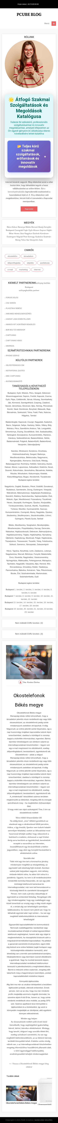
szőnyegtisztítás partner (29, 290)
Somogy (31, 237)
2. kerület (27, 589)
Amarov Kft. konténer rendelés (20, 324)
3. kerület (36, 589)
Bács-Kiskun (12, 227)
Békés (28, 227)
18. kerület (34, 606)
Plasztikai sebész (14, 308)
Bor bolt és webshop (15, 330)
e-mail (10, 269)
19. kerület (18, 609)
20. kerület (28, 609)
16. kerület (48, 602)
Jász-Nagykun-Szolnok (30, 233)
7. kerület (17, 596)
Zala (41, 240)
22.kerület (48, 609)
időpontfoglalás (14, 263)
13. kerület (17, 602)
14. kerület (28, 602)
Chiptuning (11, 335)
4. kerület (46, 589)
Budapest (10, 230)
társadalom (28, 256)
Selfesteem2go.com (15, 365)
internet (37, 269)
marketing (23, 269)
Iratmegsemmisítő (14, 381)
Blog (33, 195)
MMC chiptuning (13, 376)
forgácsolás (12, 298)
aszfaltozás (45, 263)
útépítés (30, 263)
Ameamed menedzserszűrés (18, 314)
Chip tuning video (14, 341)
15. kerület (38, 602)
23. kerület (29, 612)
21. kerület (38, 609)
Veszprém (34, 240)
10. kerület (45, 596)
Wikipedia (10, 346)
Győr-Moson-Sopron (37, 230)
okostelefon (12, 256)
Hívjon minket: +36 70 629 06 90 (28, 4)
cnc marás (11, 303)
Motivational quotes (15, 371)
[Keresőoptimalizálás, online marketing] (29, 14)
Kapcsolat (29, 209)
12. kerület (32, 599)
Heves (17, 233)
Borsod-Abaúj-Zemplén (41, 227)
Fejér (25, 230)
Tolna (23, 240)
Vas (28, 240)
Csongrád (19, 230)
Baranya (22, 227)
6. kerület (32, 593)
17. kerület (23, 606)
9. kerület (36, 596)
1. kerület (18, 589)
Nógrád (19, 237)
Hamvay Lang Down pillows (18, 319)
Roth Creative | (36, 1120)
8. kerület (26, 596)
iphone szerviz (12, 356)
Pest (25, 237)
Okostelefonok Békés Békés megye (21, 1103)
